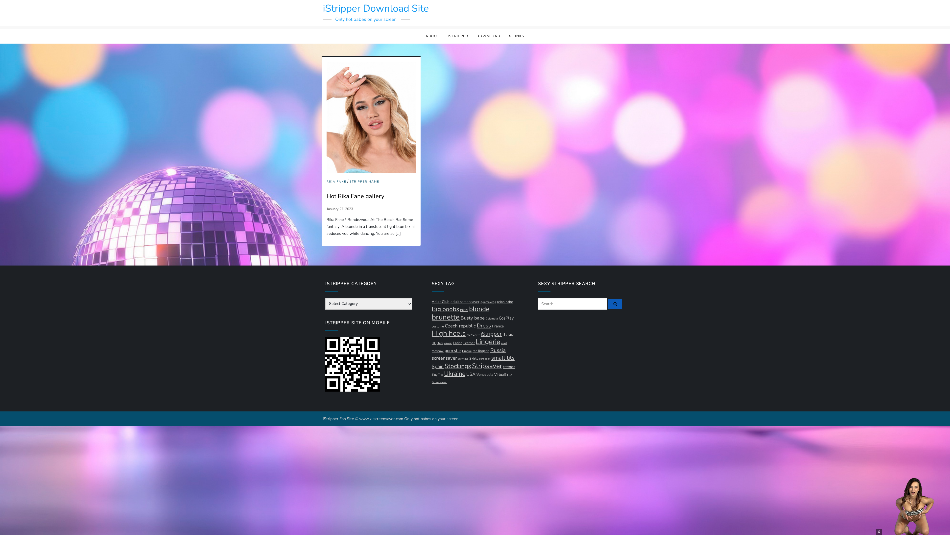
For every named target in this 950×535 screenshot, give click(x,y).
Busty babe (473, 318)
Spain (438, 366)
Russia (498, 350)
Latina (457, 343)
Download (488, 36)
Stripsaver (487, 365)
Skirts (473, 358)
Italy (440, 343)
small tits (503, 358)
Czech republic (460, 326)
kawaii (448, 343)
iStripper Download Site (376, 8)
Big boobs (445, 309)
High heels (449, 333)
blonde (479, 309)
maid (504, 343)
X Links (516, 36)
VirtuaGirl (501, 374)
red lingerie (481, 351)
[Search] (615, 304)
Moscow (438, 351)
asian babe (505, 302)
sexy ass (463, 359)
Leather (469, 343)
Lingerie (488, 342)
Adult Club (441, 301)
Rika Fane (336, 182)
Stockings (458, 366)
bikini (464, 310)
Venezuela (484, 374)
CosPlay (506, 318)
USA (470, 374)
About (432, 36)
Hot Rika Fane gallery (355, 196)
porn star (453, 350)
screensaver (444, 358)
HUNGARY (473, 335)
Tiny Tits (437, 375)
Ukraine (454, 373)
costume (438, 326)
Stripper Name (364, 182)
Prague (467, 351)
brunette (446, 317)
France (498, 326)
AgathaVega (488, 302)
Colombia (492, 319)
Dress (484, 325)
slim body (484, 359)
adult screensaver (465, 301)
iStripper (458, 36)
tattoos (509, 367)
